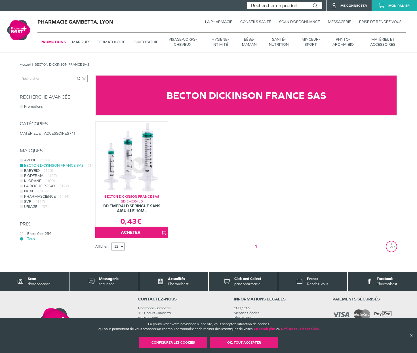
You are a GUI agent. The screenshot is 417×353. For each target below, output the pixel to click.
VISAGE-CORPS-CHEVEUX (183, 42)
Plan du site (242, 318)
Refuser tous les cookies (300, 329)
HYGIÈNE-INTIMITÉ (220, 42)
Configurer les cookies (173, 342)
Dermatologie (111, 42)
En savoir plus (264, 329)
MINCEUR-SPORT (311, 42)
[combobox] (277, 6)
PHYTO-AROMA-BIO (343, 42)
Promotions (53, 42)
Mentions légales (246, 313)
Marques (81, 42)
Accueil (25, 64)
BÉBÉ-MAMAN (249, 42)
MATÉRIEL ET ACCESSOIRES (382, 42)
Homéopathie (145, 42)
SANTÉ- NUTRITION (279, 42)
